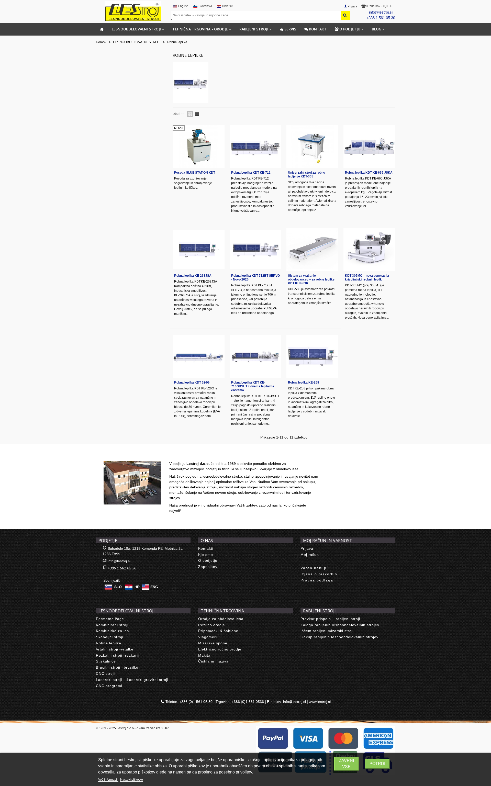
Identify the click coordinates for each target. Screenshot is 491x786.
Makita (204, 655)
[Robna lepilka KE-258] (312, 356)
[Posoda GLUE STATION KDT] (199, 147)
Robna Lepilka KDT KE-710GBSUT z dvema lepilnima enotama (252, 386)
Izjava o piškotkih (318, 574)
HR (137, 587)
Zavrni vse (346, 763)
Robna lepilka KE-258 (303, 382)
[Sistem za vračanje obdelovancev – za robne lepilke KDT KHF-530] (312, 249)
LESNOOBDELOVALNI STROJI (136, 29)
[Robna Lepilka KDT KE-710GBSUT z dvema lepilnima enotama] (256, 356)
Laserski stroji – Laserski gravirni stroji (132, 680)
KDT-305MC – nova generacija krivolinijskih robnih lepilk (367, 277)
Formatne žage (110, 619)
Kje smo (205, 555)
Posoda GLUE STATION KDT (194, 172)
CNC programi (109, 686)
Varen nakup (313, 568)
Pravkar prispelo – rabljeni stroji (330, 619)
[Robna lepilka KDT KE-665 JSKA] (369, 147)
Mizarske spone (212, 643)
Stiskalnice (106, 661)
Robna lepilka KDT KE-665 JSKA (369, 172)
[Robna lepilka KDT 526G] (199, 356)
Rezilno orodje (211, 625)
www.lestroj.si (320, 702)
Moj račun (309, 555)
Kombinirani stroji (112, 625)
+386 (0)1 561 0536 (248, 702)
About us (108, 455)
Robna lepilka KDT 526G (191, 382)
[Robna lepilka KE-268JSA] (199, 249)
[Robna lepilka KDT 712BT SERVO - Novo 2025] (256, 249)
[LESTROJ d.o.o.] (133, 11)
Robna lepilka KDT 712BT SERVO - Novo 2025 (255, 277)
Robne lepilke (108, 643)
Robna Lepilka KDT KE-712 (251, 172)
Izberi (177, 114)
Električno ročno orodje (219, 649)
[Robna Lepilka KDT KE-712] (256, 147)
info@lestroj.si (381, 12)
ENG (154, 587)
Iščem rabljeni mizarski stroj (326, 631)
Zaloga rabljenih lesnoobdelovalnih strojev (339, 625)
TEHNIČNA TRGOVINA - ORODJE (200, 29)
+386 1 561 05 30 (380, 18)
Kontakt (318, 29)
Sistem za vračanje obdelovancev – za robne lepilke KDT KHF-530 (311, 279)
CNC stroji (105, 673)
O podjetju (349, 29)
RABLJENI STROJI (253, 29)
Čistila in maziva (213, 661)
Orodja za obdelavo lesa (220, 619)
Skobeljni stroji (109, 637)
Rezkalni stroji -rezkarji (117, 655)
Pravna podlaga (316, 580)
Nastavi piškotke (131, 779)
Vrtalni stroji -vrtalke (114, 649)
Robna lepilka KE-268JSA (192, 275)
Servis (290, 29)
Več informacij (108, 779)
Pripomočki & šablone (218, 631)
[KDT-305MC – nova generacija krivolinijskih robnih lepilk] (369, 249)
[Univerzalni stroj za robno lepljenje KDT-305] (312, 147)
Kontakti (205, 548)
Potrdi (377, 763)
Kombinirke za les (112, 631)
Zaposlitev (207, 567)
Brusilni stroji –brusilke (117, 667)
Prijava (306, 548)
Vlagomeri (207, 637)
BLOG (376, 29)
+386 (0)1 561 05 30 (196, 702)
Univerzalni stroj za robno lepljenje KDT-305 (306, 174)
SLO (118, 587)
